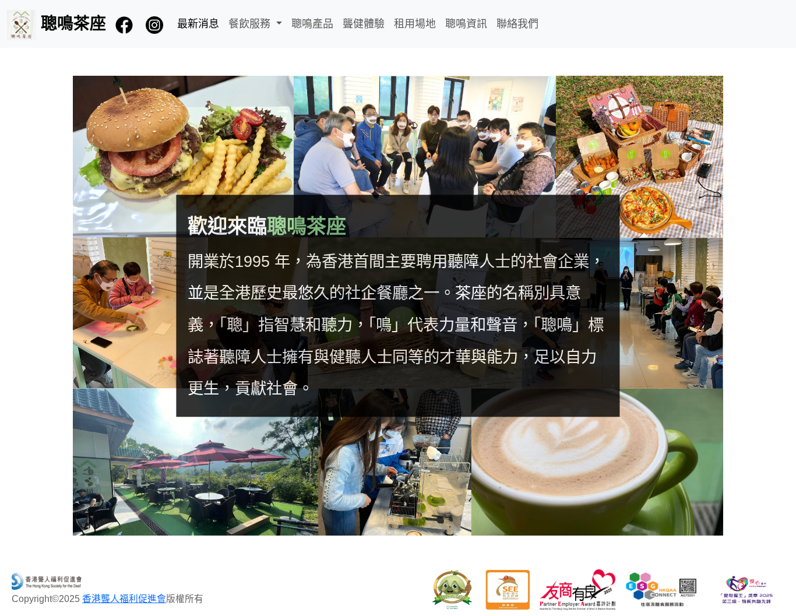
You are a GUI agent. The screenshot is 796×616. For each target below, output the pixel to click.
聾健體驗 (364, 24)
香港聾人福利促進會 (124, 599)
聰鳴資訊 (466, 24)
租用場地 (415, 24)
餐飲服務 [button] (250, 24)
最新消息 (198, 24)
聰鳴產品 (312, 24)
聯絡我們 (517, 24)
